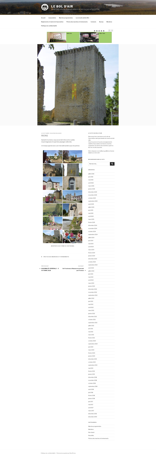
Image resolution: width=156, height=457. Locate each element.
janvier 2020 (91, 356)
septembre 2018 (92, 386)
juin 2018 (90, 392)
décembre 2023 (92, 258)
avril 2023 (91, 280)
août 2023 (91, 268)
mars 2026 (91, 186)
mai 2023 (90, 277)
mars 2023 (91, 283)
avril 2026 (91, 183)
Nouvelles (91, 435)
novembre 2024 (92, 228)
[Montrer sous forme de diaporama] (62, 246)
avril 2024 (91, 246)
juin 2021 (90, 328)
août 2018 (91, 389)
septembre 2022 (92, 295)
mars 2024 (91, 249)
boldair (58, 133)
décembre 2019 (92, 359)
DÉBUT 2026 (102, 33)
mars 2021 (91, 334)
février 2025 (91, 222)
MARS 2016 (69, 33)
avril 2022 (91, 307)
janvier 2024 (91, 255)
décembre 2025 (92, 192)
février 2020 (91, 353)
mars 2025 (91, 219)
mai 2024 (90, 243)
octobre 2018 (92, 383)
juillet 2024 (91, 237)
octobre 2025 (92, 198)
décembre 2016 (92, 413)
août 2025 (91, 204)
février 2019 (91, 371)
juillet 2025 (91, 207)
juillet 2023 (91, 271)
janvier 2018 (91, 398)
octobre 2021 (92, 319)
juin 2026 (90, 176)
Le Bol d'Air (62, 6)
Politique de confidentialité (49, 25)
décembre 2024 (92, 225)
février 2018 (91, 395)
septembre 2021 (92, 322)
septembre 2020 (93, 343)
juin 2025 (90, 210)
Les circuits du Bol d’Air (82, 18)
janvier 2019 (91, 374)
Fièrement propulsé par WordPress (66, 453)
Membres (109, 22)
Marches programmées (66, 18)
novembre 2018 (92, 380)
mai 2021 (90, 331)
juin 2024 (90, 240)
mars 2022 (91, 310)
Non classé (91, 432)
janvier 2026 (91, 189)
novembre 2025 (92, 195)
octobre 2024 (92, 231)
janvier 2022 (91, 313)
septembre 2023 (92, 265)
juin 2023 (90, 274)
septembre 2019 (92, 365)
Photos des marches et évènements (77, 22)
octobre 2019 (92, 362)
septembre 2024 (93, 234)
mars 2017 (91, 410)
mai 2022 (90, 304)
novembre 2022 (92, 292)
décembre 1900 (92, 416)
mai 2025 (90, 213)
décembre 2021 (92, 316)
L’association (52, 18)
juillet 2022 (91, 298)
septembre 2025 (93, 201)
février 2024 (91, 252)
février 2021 (91, 337)
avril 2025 (91, 216)
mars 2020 (91, 350)
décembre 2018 (92, 377)
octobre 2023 (92, 262)
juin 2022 (90, 301)
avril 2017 (90, 407)
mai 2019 (90, 368)
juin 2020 (90, 347)
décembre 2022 (92, 289)
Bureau (101, 22)
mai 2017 (90, 404)
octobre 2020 (92, 340)
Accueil (43, 18)
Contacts (93, 22)
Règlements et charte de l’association (52, 22)
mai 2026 (90, 179)
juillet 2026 (91, 173)
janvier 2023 (91, 286)
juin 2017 (90, 401)
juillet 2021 (91, 325)
